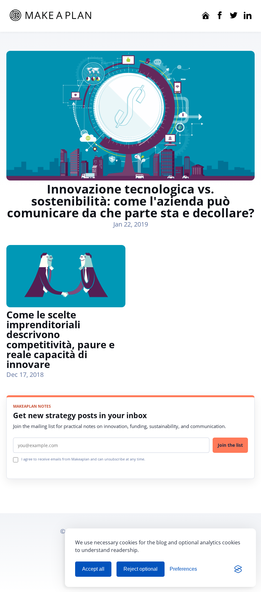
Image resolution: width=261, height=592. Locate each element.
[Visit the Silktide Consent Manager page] (238, 569)
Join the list (230, 445)
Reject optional (140, 569)
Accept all (93, 569)
